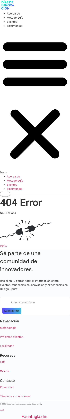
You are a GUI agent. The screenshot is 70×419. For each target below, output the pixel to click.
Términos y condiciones (15, 396)
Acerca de (13, 13)
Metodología (15, 17)
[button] (35, 101)
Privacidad (7, 387)
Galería (4, 371)
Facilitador (7, 346)
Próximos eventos (11, 337)
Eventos (12, 21)
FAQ (2, 362)
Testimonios (14, 25)
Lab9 (2, 410)
